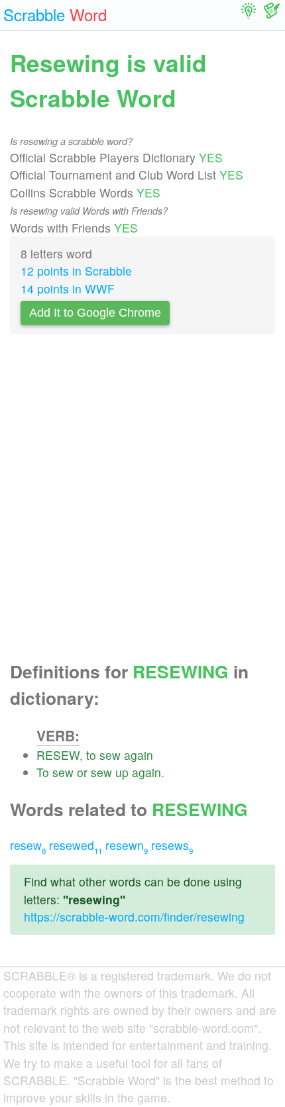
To (42, 772)
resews (172, 845)
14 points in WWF (68, 288)
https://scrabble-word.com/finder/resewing (134, 916)
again (138, 755)
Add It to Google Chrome (95, 312)
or (82, 772)
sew (110, 755)
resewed (75, 845)
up (122, 772)
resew (28, 845)
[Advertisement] (142, 501)
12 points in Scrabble (76, 270)
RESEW (58, 755)
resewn (126, 845)
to (91, 755)
